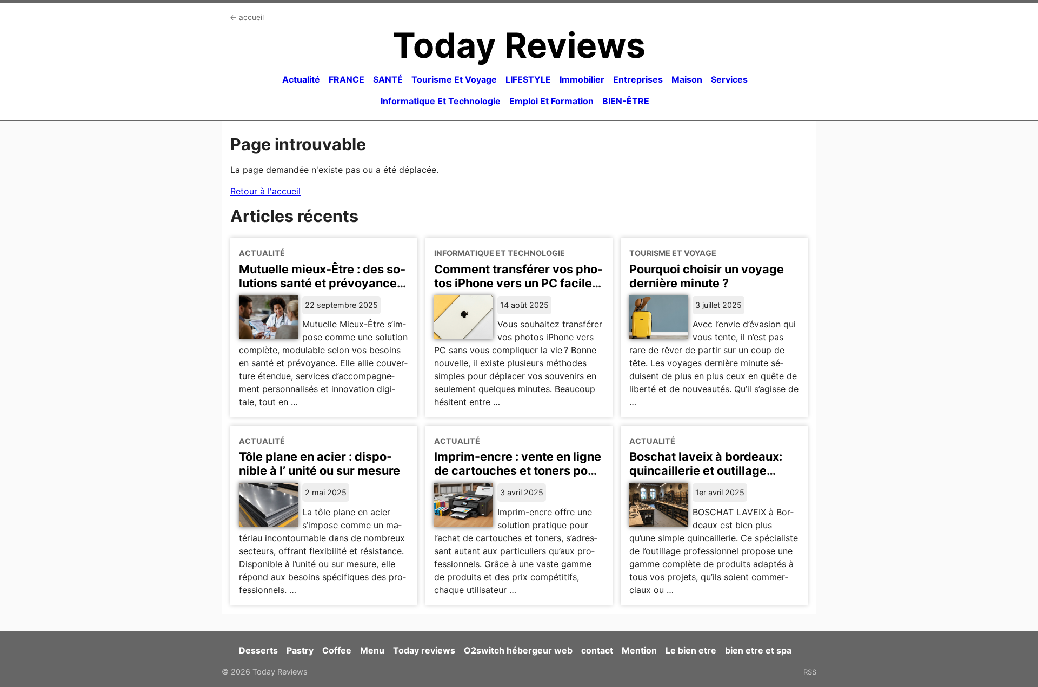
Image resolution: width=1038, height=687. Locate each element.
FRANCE (346, 79)
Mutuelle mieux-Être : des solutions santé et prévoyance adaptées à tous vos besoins (322, 283)
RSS (809, 672)
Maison (686, 79)
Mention (639, 650)
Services (729, 79)
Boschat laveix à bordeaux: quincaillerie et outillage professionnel (705, 470)
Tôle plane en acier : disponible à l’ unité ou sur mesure (319, 463)
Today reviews (424, 650)
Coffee (336, 650)
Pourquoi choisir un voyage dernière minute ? (706, 276)
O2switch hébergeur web (518, 650)
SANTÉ (388, 79)
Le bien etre (691, 650)
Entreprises (638, 79)
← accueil (247, 17)
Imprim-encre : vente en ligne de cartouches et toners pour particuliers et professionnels (518, 470)
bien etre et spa (758, 650)
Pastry (300, 650)
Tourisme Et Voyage (454, 79)
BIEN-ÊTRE (625, 101)
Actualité (301, 79)
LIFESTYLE (528, 79)
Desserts (258, 650)
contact (597, 650)
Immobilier (582, 79)
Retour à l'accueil (265, 191)
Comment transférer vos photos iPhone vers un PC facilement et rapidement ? (518, 283)
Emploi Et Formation (551, 101)
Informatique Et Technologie (441, 101)
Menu (372, 650)
